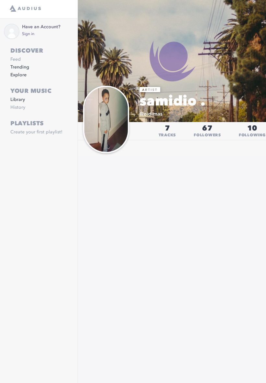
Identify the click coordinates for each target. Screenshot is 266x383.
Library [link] (17, 99)
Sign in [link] (28, 34)
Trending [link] (19, 67)
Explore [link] (18, 75)
